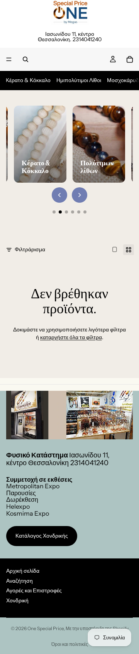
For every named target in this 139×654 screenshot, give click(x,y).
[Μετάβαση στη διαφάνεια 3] (66, 212)
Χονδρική (17, 600)
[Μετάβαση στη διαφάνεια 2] (60, 212)
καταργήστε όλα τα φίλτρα (71, 337)
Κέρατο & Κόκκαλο (28, 80)
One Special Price (45, 628)
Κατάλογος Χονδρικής (41, 535)
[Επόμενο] (79, 195)
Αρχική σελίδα (22, 570)
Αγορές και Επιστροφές (34, 590)
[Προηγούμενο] (59, 195)
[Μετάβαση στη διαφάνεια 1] (54, 212)
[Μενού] (9, 59)
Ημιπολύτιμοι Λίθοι (78, 80)
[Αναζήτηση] (25, 59)
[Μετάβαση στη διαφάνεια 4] (72, 212)
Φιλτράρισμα (30, 249)
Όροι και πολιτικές (69, 644)
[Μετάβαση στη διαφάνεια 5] (78, 212)
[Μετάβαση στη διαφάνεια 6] (84, 212)
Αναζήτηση (19, 580)
